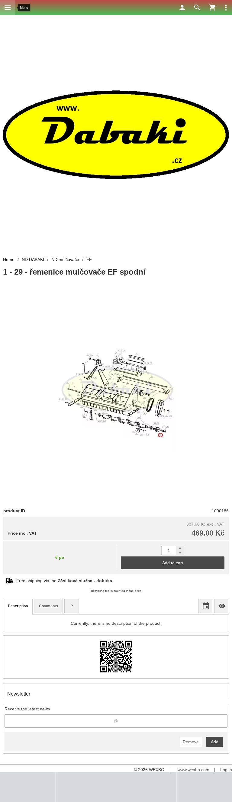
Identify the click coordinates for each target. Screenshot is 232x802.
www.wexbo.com (193, 769)
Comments (48, 606)
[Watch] (221, 606)
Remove (191, 741)
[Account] (182, 7)
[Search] (197, 7)
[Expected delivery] (205, 606)
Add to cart (172, 562)
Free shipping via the (64, 580)
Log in (226, 769)
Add (214, 741)
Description (18, 606)
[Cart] (212, 7)
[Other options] (226, 7)
